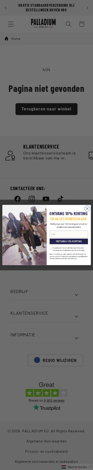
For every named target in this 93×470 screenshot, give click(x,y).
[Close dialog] (87, 209)
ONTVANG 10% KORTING (69, 241)
